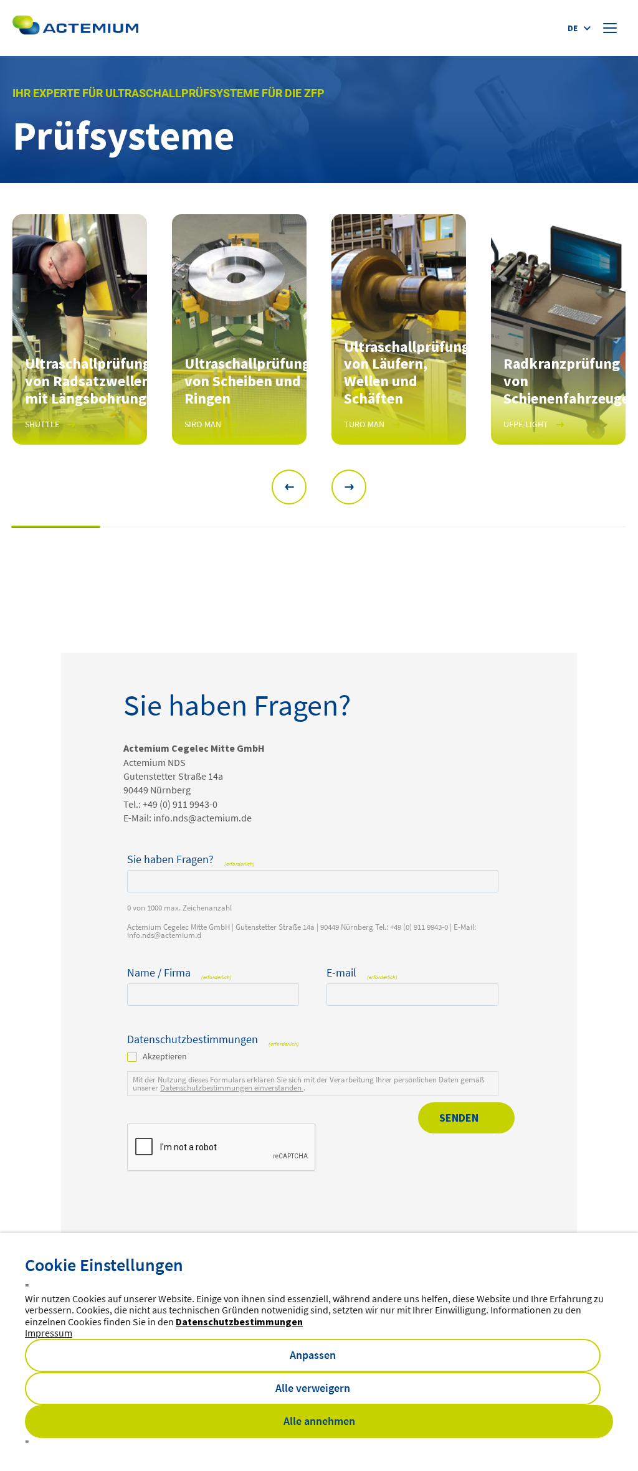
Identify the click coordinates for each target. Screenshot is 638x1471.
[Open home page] (75, 28)
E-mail (362, 973)
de (573, 28)
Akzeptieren (165, 1056)
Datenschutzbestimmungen (239, 1321)
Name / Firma (179, 973)
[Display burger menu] (611, 28)
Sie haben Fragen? (191, 859)
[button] (289, 487)
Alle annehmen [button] (319, 1421)
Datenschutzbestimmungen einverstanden (231, 1087)
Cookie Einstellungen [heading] (104, 1265)
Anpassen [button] (313, 1355)
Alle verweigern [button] (312, 1388)
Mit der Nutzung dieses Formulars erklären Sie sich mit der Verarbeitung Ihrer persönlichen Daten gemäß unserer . (308, 1083)
